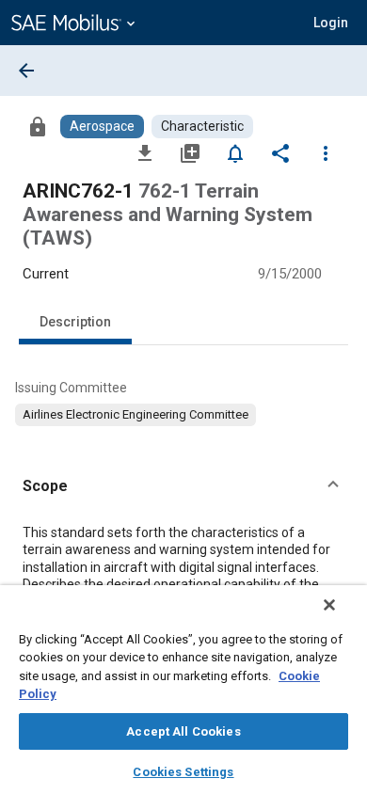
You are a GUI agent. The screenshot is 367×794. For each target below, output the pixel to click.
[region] (183, 689)
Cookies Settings (183, 772)
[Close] (329, 605)
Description (75, 321)
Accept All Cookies (183, 731)
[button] (183, 486)
